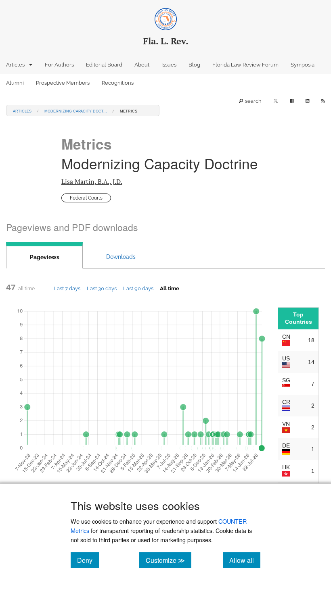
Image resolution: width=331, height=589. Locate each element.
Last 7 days (67, 288)
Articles (15, 65)
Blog (194, 65)
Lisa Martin (91, 181)
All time (169, 288)
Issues (168, 65)
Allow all (244, 560)
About (141, 65)
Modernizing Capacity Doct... (75, 111)
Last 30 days (102, 288)
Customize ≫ (168, 560)
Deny (88, 560)
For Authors (59, 65)
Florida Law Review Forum (245, 65)
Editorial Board (104, 65)
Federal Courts (86, 198)
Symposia (302, 65)
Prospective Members (63, 83)
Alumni (15, 83)
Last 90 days (138, 288)
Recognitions (118, 83)
